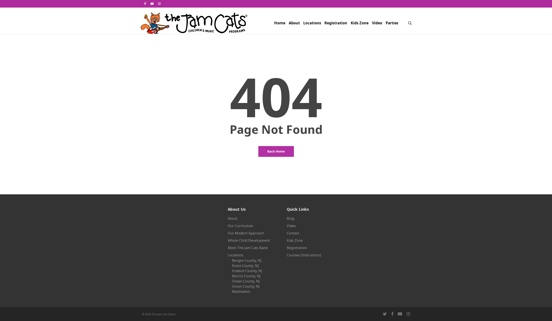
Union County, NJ (246, 286)
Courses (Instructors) (304, 255)
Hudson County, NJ (247, 271)
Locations (235, 255)
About (232, 218)
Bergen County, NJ (247, 260)
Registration (297, 247)
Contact (293, 233)
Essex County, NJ (245, 265)
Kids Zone (295, 240)
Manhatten (241, 291)
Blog (290, 218)
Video (291, 225)
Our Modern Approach (246, 233)
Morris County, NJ (246, 276)
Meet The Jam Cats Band (248, 247)
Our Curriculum (240, 225)
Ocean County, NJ (246, 281)
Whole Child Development (249, 240)
